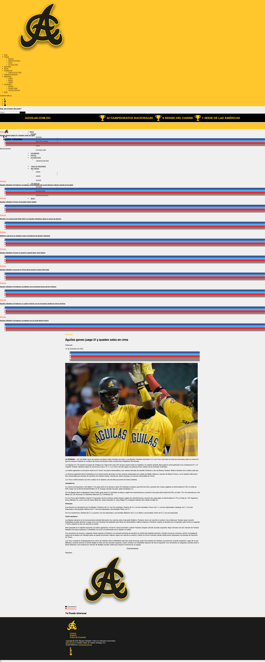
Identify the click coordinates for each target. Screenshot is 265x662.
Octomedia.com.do (85, 645)
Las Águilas (8, 84)
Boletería (73, 635)
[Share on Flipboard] (134, 143)
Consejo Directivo (14, 90)
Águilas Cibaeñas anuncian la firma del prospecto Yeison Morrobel (24, 270)
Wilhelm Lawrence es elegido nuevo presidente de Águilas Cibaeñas (25, 236)
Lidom (10, 63)
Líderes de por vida (14, 72)
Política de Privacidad (78, 637)
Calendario (7, 67)
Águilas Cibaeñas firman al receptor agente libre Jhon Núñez (22, 253)
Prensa (6, 57)
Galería (10, 82)
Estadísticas (8, 70)
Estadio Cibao (12, 88)
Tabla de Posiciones (11, 74)
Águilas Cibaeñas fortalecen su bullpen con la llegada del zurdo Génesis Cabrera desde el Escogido (36, 185)
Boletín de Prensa (14, 61)
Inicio (6, 55)
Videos (10, 78)
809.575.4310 (71, 643)
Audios (10, 80)
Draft (5, 92)
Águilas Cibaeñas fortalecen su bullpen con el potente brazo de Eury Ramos (28, 287)
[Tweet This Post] (134, 141)
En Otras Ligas (13, 65)
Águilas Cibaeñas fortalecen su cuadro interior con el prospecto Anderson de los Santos (32, 304)
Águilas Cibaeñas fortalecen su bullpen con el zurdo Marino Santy (24, 321)
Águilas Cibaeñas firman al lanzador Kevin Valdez (18, 202)
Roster (6, 68)
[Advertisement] (62, 164)
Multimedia (7, 76)
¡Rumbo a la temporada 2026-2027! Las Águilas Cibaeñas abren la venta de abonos (30, 219)
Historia (10, 86)
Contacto (73, 633)
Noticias (11, 59)
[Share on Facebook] (134, 139)
